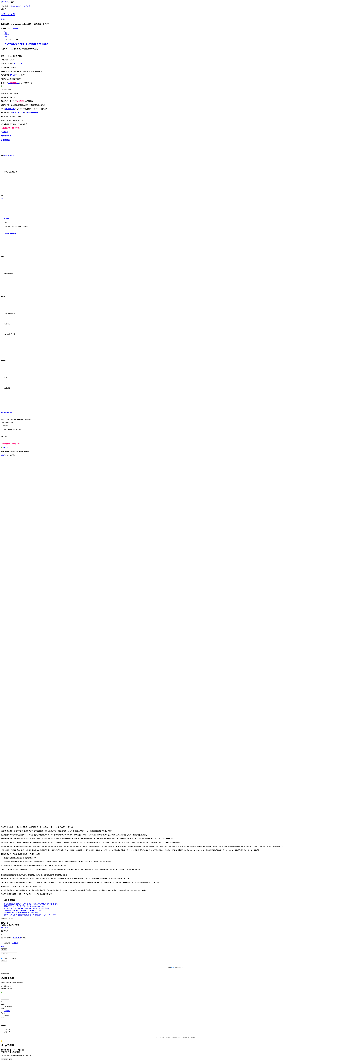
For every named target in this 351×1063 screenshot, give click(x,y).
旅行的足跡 (8, 14)
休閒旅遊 (16, 28)
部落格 (6, 34)
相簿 (5, 32)
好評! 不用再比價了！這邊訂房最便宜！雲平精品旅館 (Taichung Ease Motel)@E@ (30, 915)
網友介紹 (12, 75)
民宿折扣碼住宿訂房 (8, 155)
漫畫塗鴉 (15, 943)
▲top (2, 946)
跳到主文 (4, 19)
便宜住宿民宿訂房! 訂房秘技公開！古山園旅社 (27, 44)
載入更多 (3, 949)
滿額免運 (28, 112)
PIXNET (162, 1037)
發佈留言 (3, 961)
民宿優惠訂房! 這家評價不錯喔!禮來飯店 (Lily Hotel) (21, 912)
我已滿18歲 (4, 1059)
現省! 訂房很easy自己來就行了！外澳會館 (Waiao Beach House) (24, 906)
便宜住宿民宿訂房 (18, 112)
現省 (2, 198)
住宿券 (6, 218)
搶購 (2, 455)
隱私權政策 (186, 1037)
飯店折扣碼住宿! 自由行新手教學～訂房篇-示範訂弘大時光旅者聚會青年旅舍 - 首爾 (31, 904)
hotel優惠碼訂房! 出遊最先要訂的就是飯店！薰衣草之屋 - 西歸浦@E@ (26, 908)
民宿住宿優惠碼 (6, 136)
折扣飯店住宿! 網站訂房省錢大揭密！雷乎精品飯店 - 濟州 (22, 910)
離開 (10, 1059)
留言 (19, 938)
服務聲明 (192, 1037)
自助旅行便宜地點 (10, 233)
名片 (5, 36)
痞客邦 (15, 938)
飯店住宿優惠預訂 (6, 412)
